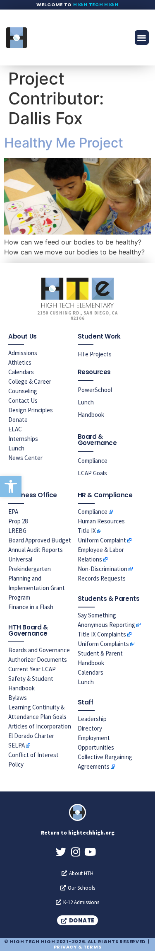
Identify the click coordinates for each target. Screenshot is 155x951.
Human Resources (101, 521)
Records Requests (102, 578)
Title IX (87, 531)
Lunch (16, 448)
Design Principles (30, 410)
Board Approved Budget (39, 540)
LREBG (17, 531)
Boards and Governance (39, 650)
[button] (10, 486)
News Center (25, 458)
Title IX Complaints (102, 634)
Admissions (22, 353)
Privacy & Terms (78, 947)
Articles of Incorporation (39, 726)
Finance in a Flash (30, 607)
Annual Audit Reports (35, 550)
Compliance (92, 461)
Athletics (19, 362)
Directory (90, 728)
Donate (18, 419)
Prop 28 (18, 521)
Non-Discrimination (102, 569)
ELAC (15, 429)
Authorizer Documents (37, 659)
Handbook (91, 415)
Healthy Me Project (63, 143)
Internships (23, 439)
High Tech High (96, 4)
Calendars (21, 372)
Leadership (92, 719)
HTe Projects (95, 354)
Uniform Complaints (103, 644)
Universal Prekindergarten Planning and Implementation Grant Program (36, 578)
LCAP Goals (92, 473)
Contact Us (23, 400)
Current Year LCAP (32, 669)
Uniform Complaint (102, 540)
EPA (13, 511)
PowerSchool (95, 390)
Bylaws (17, 698)
